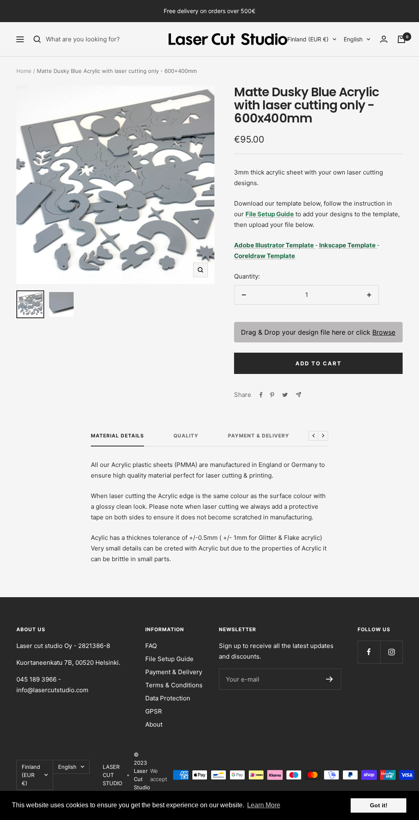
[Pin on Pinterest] (272, 395)
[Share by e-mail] (298, 394)
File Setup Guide (169, 659)
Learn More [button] (263, 805)
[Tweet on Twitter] (285, 395)
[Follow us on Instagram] (391, 652)
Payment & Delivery (258, 436)
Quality (185, 436)
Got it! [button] (378, 805)
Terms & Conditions (174, 685)
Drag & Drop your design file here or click (318, 332)
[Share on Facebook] (261, 395)
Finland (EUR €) (308, 39)
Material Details (117, 436)
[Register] (329, 679)
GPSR (153, 711)
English (353, 39)
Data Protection (167, 698)
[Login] (383, 39)
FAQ (151, 646)
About (153, 724)
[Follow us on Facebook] (369, 652)
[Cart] (401, 39)
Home (24, 71)
